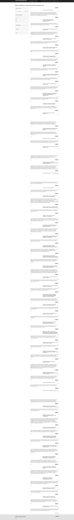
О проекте (57, 516)
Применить (26, 11)
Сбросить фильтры (18, 11)
